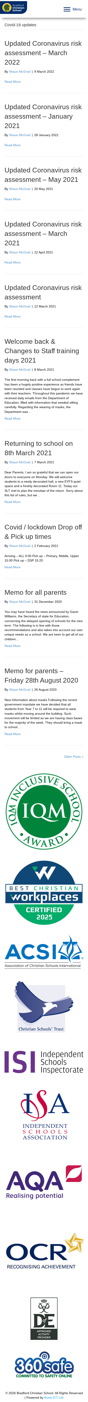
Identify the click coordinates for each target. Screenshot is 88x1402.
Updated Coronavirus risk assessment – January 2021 (43, 116)
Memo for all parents (36, 592)
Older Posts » (73, 756)
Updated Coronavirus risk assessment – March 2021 (43, 233)
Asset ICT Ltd (53, 1397)
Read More (13, 81)
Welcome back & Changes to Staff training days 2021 (42, 351)
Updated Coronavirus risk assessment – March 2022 (43, 53)
